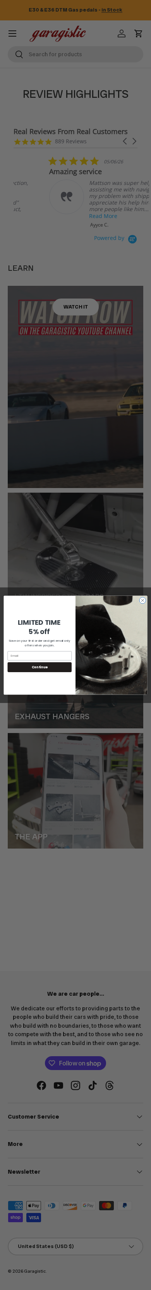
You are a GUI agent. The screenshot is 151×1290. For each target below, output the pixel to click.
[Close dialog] (142, 600)
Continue (40, 666)
